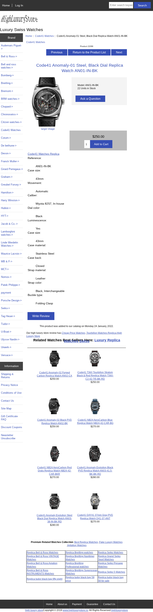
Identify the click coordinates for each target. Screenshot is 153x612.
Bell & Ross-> (9, 56)
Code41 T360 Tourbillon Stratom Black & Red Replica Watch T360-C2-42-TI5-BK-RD (95, 375)
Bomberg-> (7, 75)
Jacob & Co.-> (9, 223)
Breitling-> (7, 83)
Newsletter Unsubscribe (8, 437)
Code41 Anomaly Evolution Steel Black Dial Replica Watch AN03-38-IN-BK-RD (54, 518)
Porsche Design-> (11, 300)
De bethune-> (9, 145)
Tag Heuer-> (8, 316)
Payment (77, 604)
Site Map (6, 408)
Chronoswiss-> (9, 114)
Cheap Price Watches (73, 333)
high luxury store (34, 610)
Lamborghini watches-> (8, 233)
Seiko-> (5, 308)
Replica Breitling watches (79, 552)
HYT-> (4, 215)
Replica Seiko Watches (110, 552)
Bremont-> (7, 91)
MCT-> (5, 269)
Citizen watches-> (11, 122)
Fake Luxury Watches (111, 542)
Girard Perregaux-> (12, 169)
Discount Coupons (11, 427)
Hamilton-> (7, 192)
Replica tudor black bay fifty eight (44, 579)
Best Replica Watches (86, 542)
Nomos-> (6, 276)
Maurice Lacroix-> (11, 253)
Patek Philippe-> (10, 284)
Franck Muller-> (10, 161)
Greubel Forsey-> (11, 184)
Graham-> (7, 176)
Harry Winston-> (10, 200)
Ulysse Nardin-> (10, 339)
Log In (19, 5)
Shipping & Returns (7, 376)
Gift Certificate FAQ (9, 418)
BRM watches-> (10, 98)
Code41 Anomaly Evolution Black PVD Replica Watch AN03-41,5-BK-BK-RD (95, 470)
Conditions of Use (11, 392)
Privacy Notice (9, 385)
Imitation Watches (76, 545)
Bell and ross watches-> (8, 66)
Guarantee (92, 604)
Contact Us (7, 400)
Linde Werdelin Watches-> (9, 244)
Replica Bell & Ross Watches (42, 552)
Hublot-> (6, 208)
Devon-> (6, 153)
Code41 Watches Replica (43, 153)
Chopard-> (7, 106)
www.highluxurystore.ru (75, 610)
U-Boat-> (6, 331)
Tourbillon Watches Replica (101, 333)
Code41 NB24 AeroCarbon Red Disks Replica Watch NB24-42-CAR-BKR (54, 470)
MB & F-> (6, 261)
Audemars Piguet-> (11, 47)
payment (6, 292)
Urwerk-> (6, 347)
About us (62, 604)
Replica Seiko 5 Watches (111, 572)
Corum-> (6, 137)
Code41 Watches (44, 36)
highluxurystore (119, 610)
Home (6, 5)
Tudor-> (5, 323)
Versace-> (7, 355)
